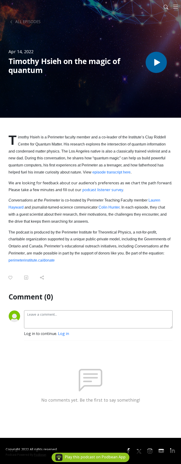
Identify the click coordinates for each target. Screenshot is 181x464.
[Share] (42, 277)
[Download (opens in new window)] (26, 277)
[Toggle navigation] (175, 6)
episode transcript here (111, 172)
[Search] (166, 6)
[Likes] (10, 277)
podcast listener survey (102, 189)
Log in (63, 333)
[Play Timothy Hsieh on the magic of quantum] (156, 62)
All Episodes (27, 21)
